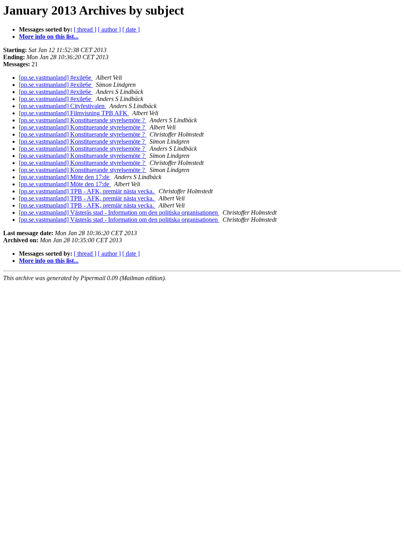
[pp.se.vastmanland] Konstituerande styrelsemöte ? (82, 120)
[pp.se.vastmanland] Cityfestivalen (62, 106)
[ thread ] (85, 29)
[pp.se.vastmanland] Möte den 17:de (65, 177)
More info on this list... (49, 36)
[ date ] (131, 29)
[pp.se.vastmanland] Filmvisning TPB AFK (74, 113)
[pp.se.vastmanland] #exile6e (56, 77)
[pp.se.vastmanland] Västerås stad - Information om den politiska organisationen (119, 212)
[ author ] (109, 29)
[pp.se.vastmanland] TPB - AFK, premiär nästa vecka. (87, 191)
